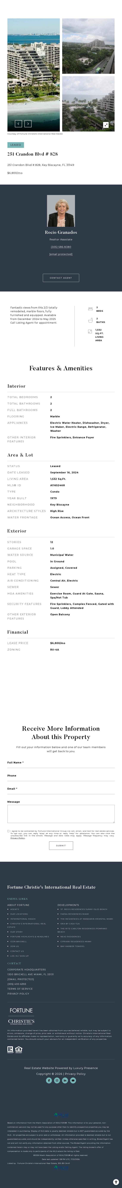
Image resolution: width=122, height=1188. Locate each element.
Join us (14, 946)
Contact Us (17, 951)
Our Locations (19, 914)
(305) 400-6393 (16, 984)
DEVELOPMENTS (68, 905)
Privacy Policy (18, 838)
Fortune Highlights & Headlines (29, 936)
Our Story (16, 932)
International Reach (23, 919)
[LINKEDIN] (65, 1080)
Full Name (14, 762)
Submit (61, 845)
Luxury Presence (85, 1068)
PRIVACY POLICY (18, 993)
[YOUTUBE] (73, 1080)
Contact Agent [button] (61, 278)
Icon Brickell (18, 941)
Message (13, 801)
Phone (11, 775)
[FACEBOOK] (49, 1080)
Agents (14, 909)
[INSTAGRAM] (57, 1080)
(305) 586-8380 (61, 247)
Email (11, 788)
